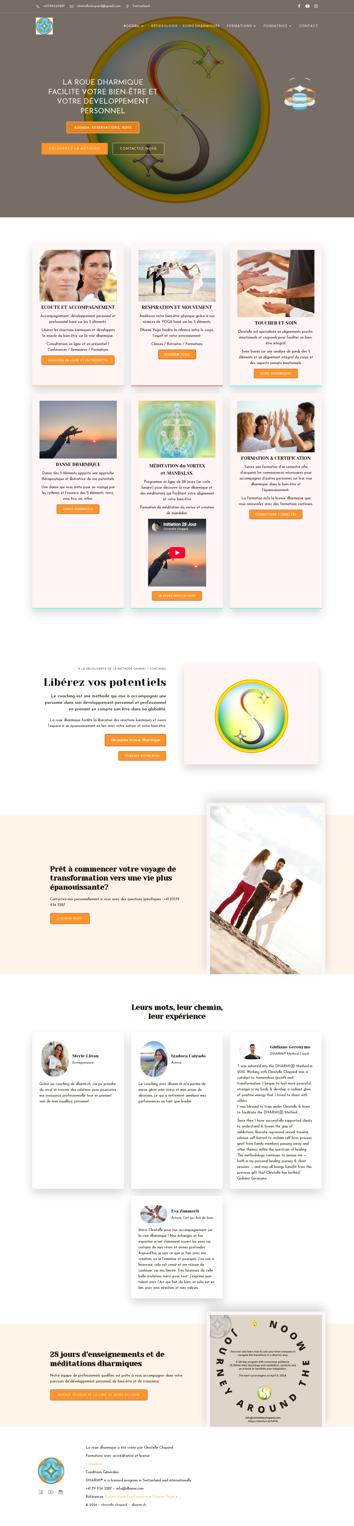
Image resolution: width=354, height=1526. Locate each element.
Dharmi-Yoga (163, 1497)
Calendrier (94, 1464)
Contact (308, 25)
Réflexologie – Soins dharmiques (185, 25)
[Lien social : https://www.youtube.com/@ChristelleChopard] (305, 6)
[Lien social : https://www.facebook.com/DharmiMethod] (297, 6)
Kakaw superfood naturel (126, 1497)
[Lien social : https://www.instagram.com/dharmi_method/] (314, 6)
